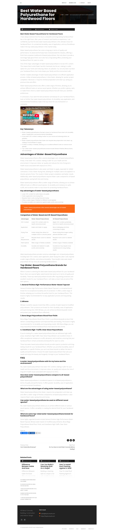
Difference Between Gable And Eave (28, 466)
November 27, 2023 (27, 461)
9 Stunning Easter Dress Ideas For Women (27, 480)
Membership (83, 528)
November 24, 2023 (27, 29)
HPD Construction (40, 29)
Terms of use (91, 528)
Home (62, 14)
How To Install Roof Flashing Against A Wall (65, 466)
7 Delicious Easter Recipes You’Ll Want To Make (28, 489)
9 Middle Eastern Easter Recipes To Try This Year (28, 494)
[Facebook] (21, 520)
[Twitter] (25, 520)
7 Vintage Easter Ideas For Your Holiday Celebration (28, 498)
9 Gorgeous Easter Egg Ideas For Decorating (27, 485)
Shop (77, 528)
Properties (71, 528)
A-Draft (67, 14)
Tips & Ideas (64, 528)
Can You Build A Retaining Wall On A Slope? (47, 466)
